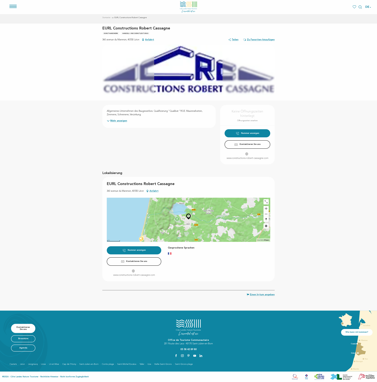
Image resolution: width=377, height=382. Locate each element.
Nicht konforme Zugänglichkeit (74, 377)
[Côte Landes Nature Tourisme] (188, 7)
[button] (360, 7)
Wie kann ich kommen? (356, 332)
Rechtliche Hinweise (49, 377)
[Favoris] (355, 7)
